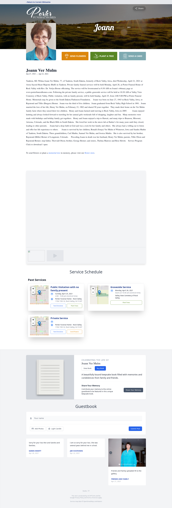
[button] (39, 292)
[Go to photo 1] (119, 464)
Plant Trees (74, 306)
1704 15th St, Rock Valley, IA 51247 (68, 301)
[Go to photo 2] (120, 464)
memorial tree (54, 152)
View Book (87, 368)
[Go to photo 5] (124, 464)
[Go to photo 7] (127, 464)
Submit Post (135, 429)
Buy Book (100, 368)
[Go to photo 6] (126, 464)
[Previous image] (110, 452)
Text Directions (58, 306)
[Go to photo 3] (122, 464)
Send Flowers (74, 332)
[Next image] (143, 452)
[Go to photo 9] (130, 464)
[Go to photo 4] (123, 464)
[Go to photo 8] (129, 464)
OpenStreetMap (88, 501)
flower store (89, 152)
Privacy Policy (79, 498)
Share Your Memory (133, 390)
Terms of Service (92, 498)
